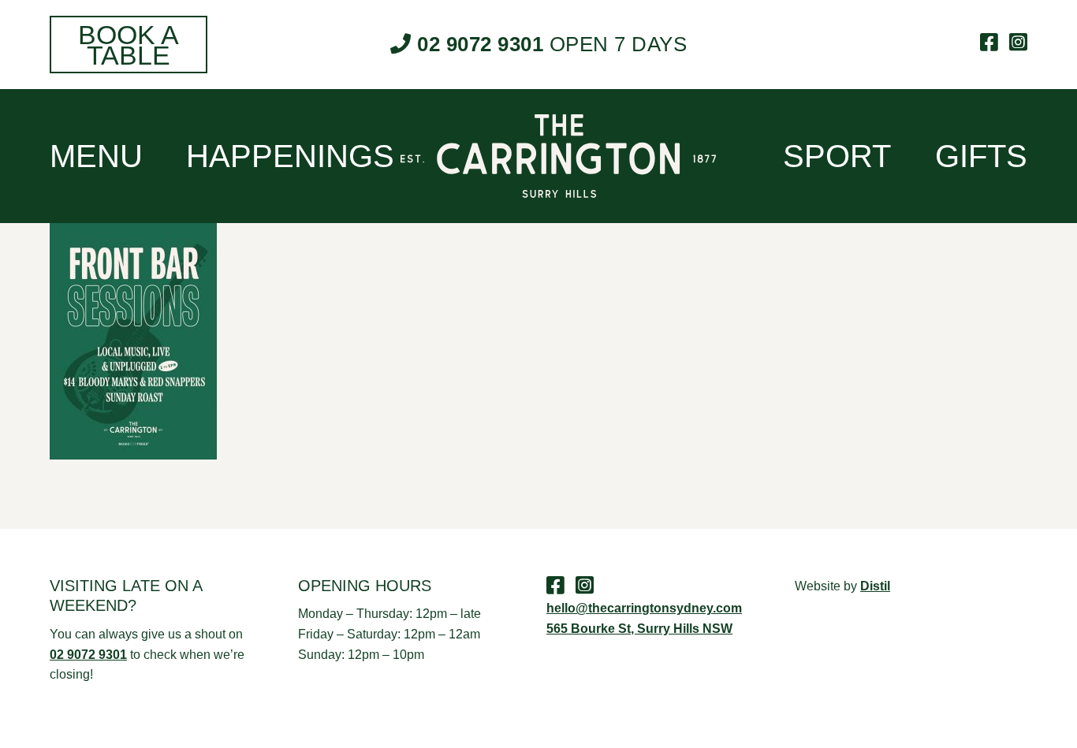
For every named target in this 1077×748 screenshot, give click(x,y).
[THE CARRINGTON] (538, 156)
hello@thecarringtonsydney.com (644, 608)
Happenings (290, 156)
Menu (96, 156)
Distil (875, 586)
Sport (837, 156)
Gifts (981, 156)
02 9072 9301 (480, 44)
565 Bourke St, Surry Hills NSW (639, 628)
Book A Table (128, 45)
